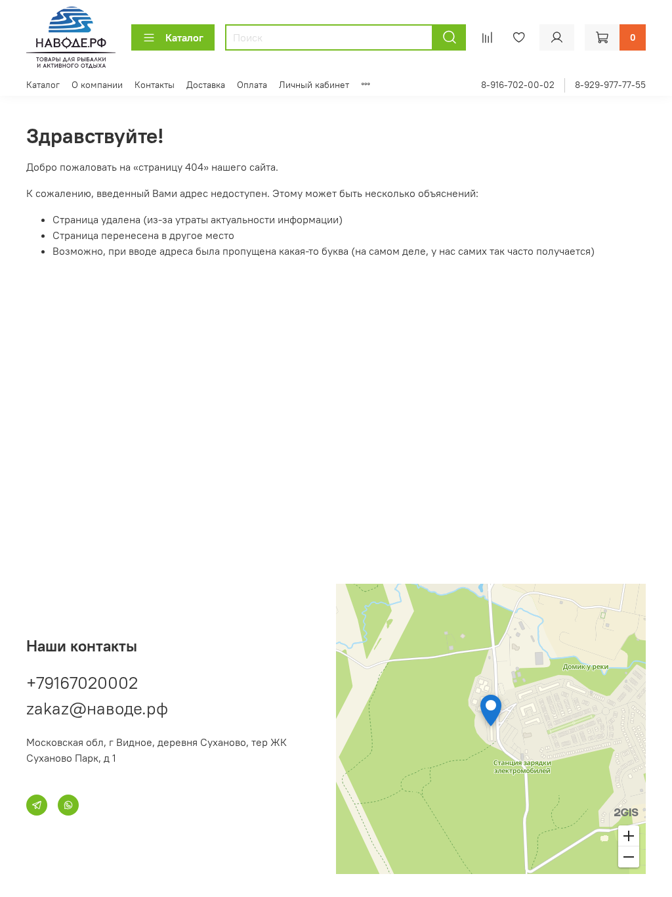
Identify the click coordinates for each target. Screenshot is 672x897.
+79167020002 (82, 682)
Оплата (252, 85)
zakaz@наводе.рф (97, 708)
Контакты (155, 85)
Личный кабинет (314, 85)
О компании (97, 85)
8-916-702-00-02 (518, 85)
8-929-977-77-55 (610, 85)
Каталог (184, 37)
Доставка (205, 85)
